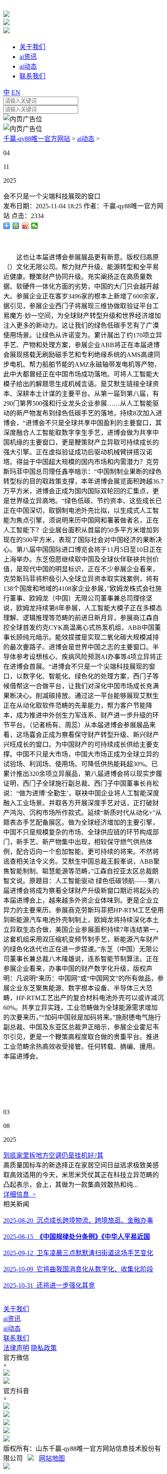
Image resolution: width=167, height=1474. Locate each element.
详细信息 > (19, 1194)
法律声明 (16, 1347)
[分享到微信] (34, 226)
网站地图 (52, 1458)
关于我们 (16, 1308)
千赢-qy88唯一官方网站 (36, 138)
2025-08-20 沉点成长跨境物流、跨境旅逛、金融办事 (78, 1220)
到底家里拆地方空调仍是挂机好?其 (53, 1155)
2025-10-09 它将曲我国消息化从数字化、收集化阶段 (78, 1269)
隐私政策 (44, 1347)
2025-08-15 (76, 1236)
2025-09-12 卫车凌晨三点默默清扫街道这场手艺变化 (78, 1252)
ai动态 (85, 138)
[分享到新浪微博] (25, 226)
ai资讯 (12, 1318)
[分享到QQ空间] (16, 226)
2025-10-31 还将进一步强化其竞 (49, 1285)
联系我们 (16, 1338)
